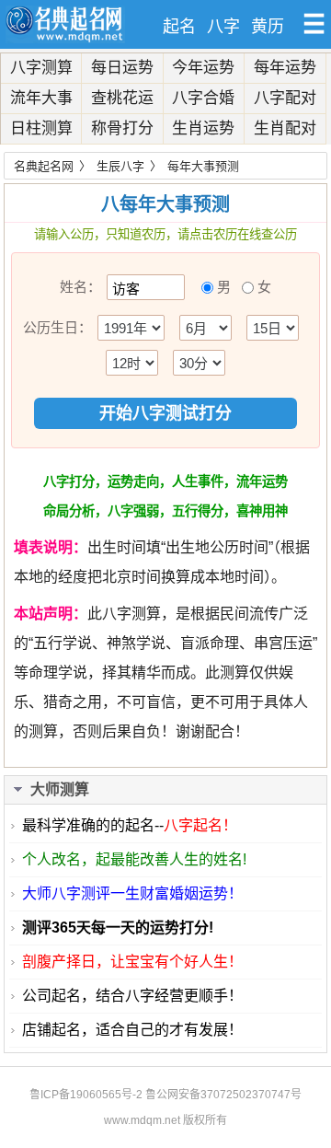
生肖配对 (285, 128)
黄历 (267, 26)
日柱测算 (41, 128)
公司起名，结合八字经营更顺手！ (132, 995)
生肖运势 (203, 128)
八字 (223, 26)
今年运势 (203, 67)
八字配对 (285, 98)
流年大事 (41, 98)
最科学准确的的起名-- (129, 825)
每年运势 (285, 67)
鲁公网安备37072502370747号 (223, 1094)
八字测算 (41, 67)
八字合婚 (203, 98)
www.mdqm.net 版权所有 (165, 1120)
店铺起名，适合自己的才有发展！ (132, 1030)
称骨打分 (122, 128)
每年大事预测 (203, 166)
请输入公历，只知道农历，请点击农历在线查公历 (165, 234)
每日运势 (122, 67)
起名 (179, 26)
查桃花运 (122, 98)
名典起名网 (44, 166)
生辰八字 (120, 166)
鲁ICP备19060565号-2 (86, 1094)
